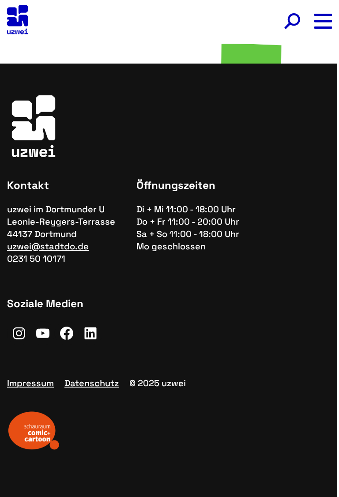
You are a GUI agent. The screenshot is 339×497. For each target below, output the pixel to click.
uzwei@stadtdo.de (48, 246)
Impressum (30, 383)
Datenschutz (91, 383)
